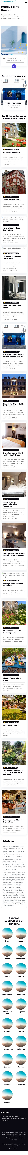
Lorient (7, 1031)
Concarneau (21, 959)
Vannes (7, 1102)
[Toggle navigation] (26, 2)
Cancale (20, 941)
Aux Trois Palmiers (10, 725)
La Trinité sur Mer (7, 1013)
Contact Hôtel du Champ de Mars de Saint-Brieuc (13, 356)
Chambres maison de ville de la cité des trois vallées (14, 554)
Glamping (21, 1136)
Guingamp (20, 994)
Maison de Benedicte (11, 153)
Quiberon (21, 1049)
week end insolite (10, 1136)
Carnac (7, 959)
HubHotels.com (18, 1144)
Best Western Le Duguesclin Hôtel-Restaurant (10, 504)
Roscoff (7, 1085)
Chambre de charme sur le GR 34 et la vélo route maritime (13, 773)
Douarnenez (7, 994)
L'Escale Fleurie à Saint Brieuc (12, 679)
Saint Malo (21, 1085)
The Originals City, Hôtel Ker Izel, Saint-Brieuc (13, 454)
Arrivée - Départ (12, 58)
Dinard (21, 976)
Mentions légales (14, 1149)
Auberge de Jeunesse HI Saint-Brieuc (13, 585)
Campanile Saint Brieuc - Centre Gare (13, 821)
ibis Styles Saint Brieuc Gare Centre (12, 257)
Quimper (7, 1067)
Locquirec (21, 1012)
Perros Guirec (7, 1049)
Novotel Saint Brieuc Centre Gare (11, 229)
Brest (7, 941)
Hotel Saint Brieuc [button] (8, 1)
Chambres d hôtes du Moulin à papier (12, 632)
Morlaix (21, 1031)
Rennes (21, 1067)
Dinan (7, 976)
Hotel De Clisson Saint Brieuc (14, 102)
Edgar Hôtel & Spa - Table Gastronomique (13, 405)
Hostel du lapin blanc (11, 200)
